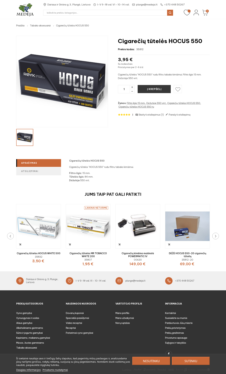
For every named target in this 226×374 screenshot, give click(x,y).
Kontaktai (170, 313)
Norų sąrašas (122, 323)
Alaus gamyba (24, 323)
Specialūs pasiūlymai (77, 318)
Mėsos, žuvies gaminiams (30, 342)
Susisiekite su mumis (176, 318)
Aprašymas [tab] (29, 163)
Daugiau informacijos (28, 369)
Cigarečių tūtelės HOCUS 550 (183, 103)
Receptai (71, 327)
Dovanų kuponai (75, 313)
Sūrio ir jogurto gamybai (29, 332)
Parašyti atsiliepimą (177, 114)
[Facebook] (168, 354)
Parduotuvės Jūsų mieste (179, 323)
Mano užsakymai (124, 318)
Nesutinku (151, 361)
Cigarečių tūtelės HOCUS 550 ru (136, 106)
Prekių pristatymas (175, 327)
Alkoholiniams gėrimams (29, 327)
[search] (170, 13)
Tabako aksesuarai (26, 347)
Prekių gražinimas (174, 332)
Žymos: (122, 103)
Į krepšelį (154, 89)
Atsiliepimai (29, 171)
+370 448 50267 (174, 4)
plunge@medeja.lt (147, 4)
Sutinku (190, 361)
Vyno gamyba (24, 313)
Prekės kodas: (126, 49)
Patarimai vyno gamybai (79, 332)
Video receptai (74, 323)
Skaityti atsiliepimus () (149, 114)
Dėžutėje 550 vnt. (156, 103)
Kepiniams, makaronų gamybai (33, 337)
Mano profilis (122, 313)
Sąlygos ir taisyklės (175, 342)
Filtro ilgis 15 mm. (136, 103)
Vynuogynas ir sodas (27, 318)
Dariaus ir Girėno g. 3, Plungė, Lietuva (68, 4)
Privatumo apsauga (176, 337)
